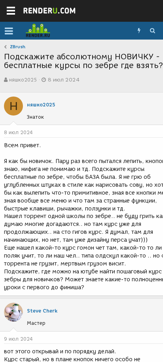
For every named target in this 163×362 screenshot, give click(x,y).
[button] (9, 31)
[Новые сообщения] (139, 31)
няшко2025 (23, 80)
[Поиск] (152, 31)
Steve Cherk (42, 311)
